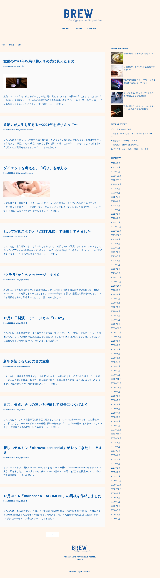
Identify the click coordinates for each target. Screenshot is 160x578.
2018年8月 (115, 396)
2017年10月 (116, 438)
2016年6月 (115, 506)
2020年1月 (115, 324)
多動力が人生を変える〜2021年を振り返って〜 (40, 125)
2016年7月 (115, 502)
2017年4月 (115, 464)
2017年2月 (115, 472)
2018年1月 (115, 426)
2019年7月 (115, 349)
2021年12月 (116, 227)
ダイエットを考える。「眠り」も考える (35, 168)
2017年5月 (115, 459)
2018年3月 (115, 417)
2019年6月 (115, 354)
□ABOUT (65, 28)
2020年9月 (115, 290)
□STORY (78, 28)
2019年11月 (116, 332)
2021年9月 (115, 239)
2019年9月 (115, 341)
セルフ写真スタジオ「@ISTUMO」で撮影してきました (47, 231)
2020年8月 (115, 294)
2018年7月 (115, 400)
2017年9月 (115, 442)
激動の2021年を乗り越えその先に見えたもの (39, 61)
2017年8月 (115, 447)
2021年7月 (115, 248)
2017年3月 (115, 468)
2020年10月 (116, 286)
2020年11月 (116, 282)
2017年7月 (115, 451)
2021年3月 (115, 265)
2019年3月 (115, 366)
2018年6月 (115, 404)
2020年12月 (116, 277)
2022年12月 (116, 176)
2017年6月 (115, 455)
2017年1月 (115, 476)
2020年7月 (115, 299)
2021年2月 (115, 269)
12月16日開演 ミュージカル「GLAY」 (34, 318)
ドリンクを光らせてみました (123, 129)
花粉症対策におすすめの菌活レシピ (138, 54)
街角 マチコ (24, 280)
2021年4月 (115, 260)
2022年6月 (115, 201)
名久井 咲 (23, 236)
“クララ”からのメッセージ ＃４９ (31, 275)
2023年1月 (115, 172)
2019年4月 (115, 362)
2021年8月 (115, 244)
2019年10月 (116, 337)
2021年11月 (116, 231)
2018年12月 (116, 379)
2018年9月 (115, 392)
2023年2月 (115, 167)
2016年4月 (115, 514)
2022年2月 (115, 218)
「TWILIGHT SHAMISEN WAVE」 (125, 145)
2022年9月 (115, 188)
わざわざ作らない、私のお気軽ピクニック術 (129, 149)
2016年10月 (116, 489)
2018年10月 (116, 387)
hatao (22, 410)
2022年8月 (115, 193)
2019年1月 (115, 375)
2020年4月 (115, 311)
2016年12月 (116, 481)
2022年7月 (115, 197)
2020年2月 (115, 320)
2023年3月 (115, 163)
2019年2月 (115, 370)
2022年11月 (116, 180)
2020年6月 (115, 303)
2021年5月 (115, 256)
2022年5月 (115, 205)
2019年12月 (116, 328)
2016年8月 (115, 497)
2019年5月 (115, 358)
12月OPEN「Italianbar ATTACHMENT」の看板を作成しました (52, 496)
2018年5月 (115, 409)
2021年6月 (115, 252)
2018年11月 (116, 383)
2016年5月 (115, 510)
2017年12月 (116, 430)
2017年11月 (116, 434)
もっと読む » (56, 104)
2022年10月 (116, 184)
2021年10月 (116, 235)
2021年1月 (115, 273)
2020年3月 (115, 315)
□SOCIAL (92, 28)
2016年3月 (115, 519)
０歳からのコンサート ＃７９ (124, 141)
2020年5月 (115, 307)
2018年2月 (115, 421)
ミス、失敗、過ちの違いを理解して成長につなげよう (45, 404)
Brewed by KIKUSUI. (80, 571)
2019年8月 (115, 345)
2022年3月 (115, 214)
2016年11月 (116, 485)
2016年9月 (115, 493)
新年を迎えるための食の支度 (26, 361)
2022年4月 (115, 210)
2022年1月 (115, 222)
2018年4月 (115, 413)
